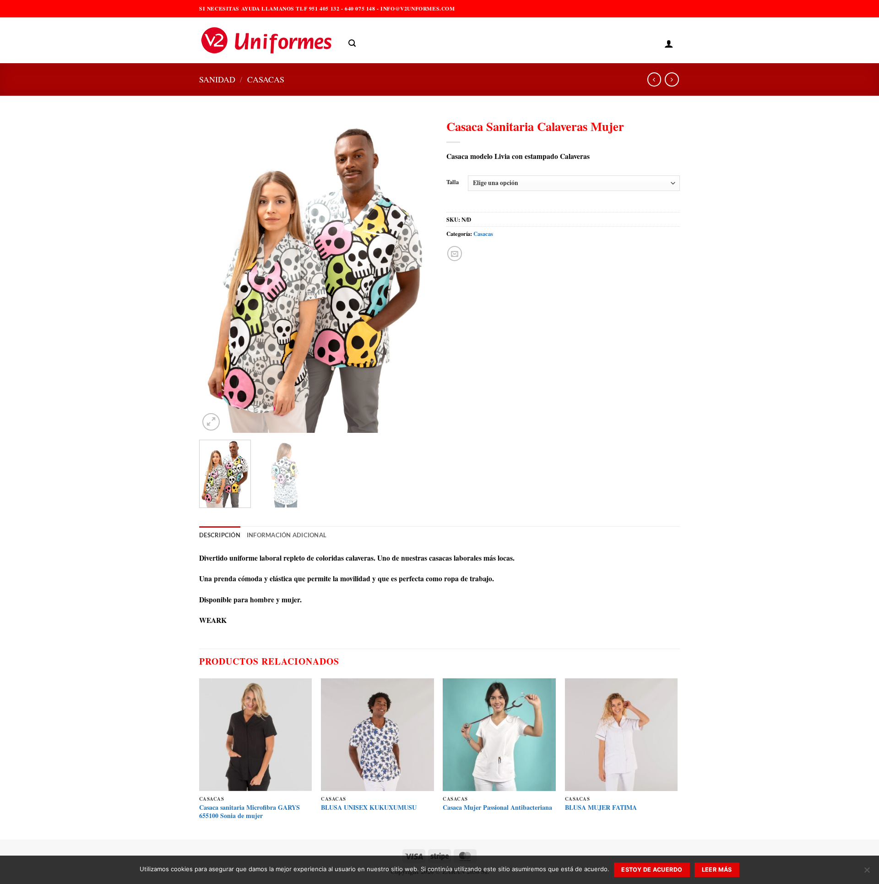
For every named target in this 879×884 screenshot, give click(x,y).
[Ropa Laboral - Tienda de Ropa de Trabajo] (267, 40)
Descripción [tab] (219, 535)
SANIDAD (217, 79)
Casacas (265, 79)
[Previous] (215, 273)
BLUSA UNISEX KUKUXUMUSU (369, 807)
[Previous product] (671, 79)
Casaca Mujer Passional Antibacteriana (497, 807)
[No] (866, 872)
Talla (452, 182)
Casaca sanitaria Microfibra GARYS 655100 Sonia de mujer (249, 811)
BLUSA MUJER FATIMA (601, 807)
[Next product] (654, 79)
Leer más (717, 869)
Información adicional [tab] (286, 535)
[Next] (416, 273)
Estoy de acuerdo (651, 869)
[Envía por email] (454, 253)
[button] (352, 43)
